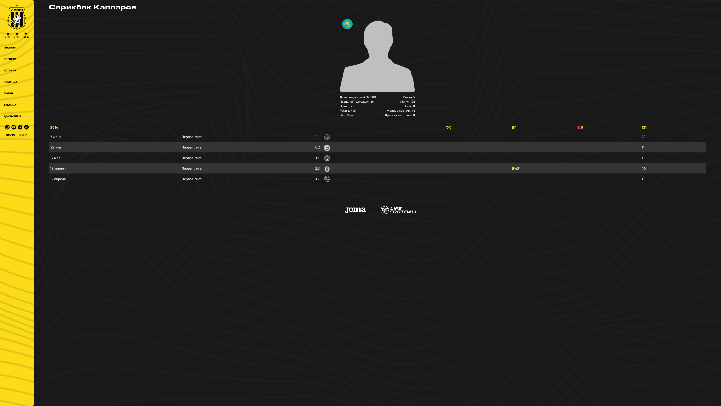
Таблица (10, 104)
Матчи (8, 93)
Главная (10, 47)
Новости (10, 59)
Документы (12, 116)
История (10, 70)
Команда (10, 81)
